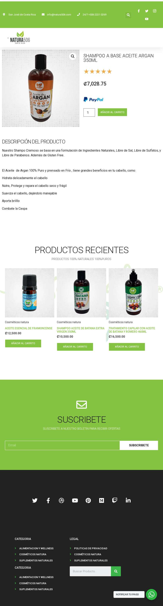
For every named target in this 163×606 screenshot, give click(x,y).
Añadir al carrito (112, 112)
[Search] (116, 571)
